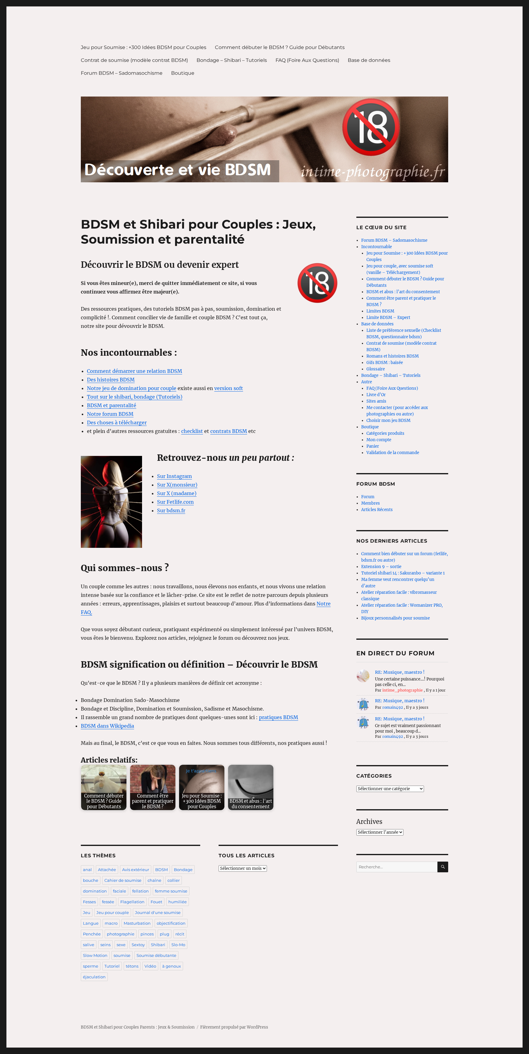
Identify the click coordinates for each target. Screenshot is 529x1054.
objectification (171, 923)
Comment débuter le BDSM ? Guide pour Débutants (280, 47)
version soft (228, 388)
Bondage (183, 869)
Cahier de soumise (122, 880)
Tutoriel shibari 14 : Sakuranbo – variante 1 (403, 573)
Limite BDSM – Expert (388, 317)
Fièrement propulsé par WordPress (234, 1027)
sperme (90, 966)
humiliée (177, 901)
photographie (120, 933)
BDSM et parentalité (111, 405)
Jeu (86, 912)
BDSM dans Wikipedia (107, 726)
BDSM (161, 869)
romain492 (392, 707)
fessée (108, 901)
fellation (140, 891)
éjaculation (94, 976)
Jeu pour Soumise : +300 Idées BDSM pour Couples (143, 47)
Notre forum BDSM (110, 414)
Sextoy (138, 944)
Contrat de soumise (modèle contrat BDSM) (134, 60)
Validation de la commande (392, 452)
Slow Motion (95, 955)
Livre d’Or (376, 394)
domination (95, 891)
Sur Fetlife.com (175, 502)
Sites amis (376, 401)
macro (111, 923)
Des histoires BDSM (111, 380)
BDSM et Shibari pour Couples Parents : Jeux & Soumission (138, 1027)
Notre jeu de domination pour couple (131, 388)
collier (173, 880)
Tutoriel (112, 966)
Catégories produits (385, 433)
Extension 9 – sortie (381, 566)
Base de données (369, 60)
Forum (367, 496)
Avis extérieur (135, 869)
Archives (369, 821)
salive (88, 944)
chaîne (154, 880)
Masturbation (137, 923)
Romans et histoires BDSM (392, 356)
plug (164, 933)
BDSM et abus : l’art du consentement (403, 291)
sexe (121, 944)
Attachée (107, 869)
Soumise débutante (156, 955)
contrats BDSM (228, 431)
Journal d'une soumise (158, 912)
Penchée (92, 933)
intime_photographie (402, 690)
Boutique (182, 73)
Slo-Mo (178, 944)
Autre (366, 382)
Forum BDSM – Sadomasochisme (122, 73)
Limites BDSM (380, 311)
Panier (372, 446)
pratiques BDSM (278, 717)
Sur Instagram (174, 476)
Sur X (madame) (177, 493)
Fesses (89, 901)
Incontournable (376, 246)
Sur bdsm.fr (171, 510)
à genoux (171, 966)
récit (179, 933)
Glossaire (375, 369)
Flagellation (132, 901)
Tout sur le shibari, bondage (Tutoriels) (134, 397)
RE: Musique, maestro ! (400, 672)
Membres (370, 503)
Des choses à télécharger (117, 422)
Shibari (158, 944)
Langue (91, 923)
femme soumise (171, 891)
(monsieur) (183, 485)
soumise (122, 955)
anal (87, 869)
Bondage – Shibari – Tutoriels (232, 60)
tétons (132, 966)
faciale (119, 891)
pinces (147, 933)
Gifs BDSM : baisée (384, 362)
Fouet (156, 901)
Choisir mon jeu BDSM (388, 420)
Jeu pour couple (112, 912)
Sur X (163, 485)
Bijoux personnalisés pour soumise (395, 618)
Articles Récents (377, 509)
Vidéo (150, 966)
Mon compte (378, 439)
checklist (192, 431)
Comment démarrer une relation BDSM (134, 371)
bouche (90, 880)
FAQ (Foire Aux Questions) (307, 60)
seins (105, 944)
